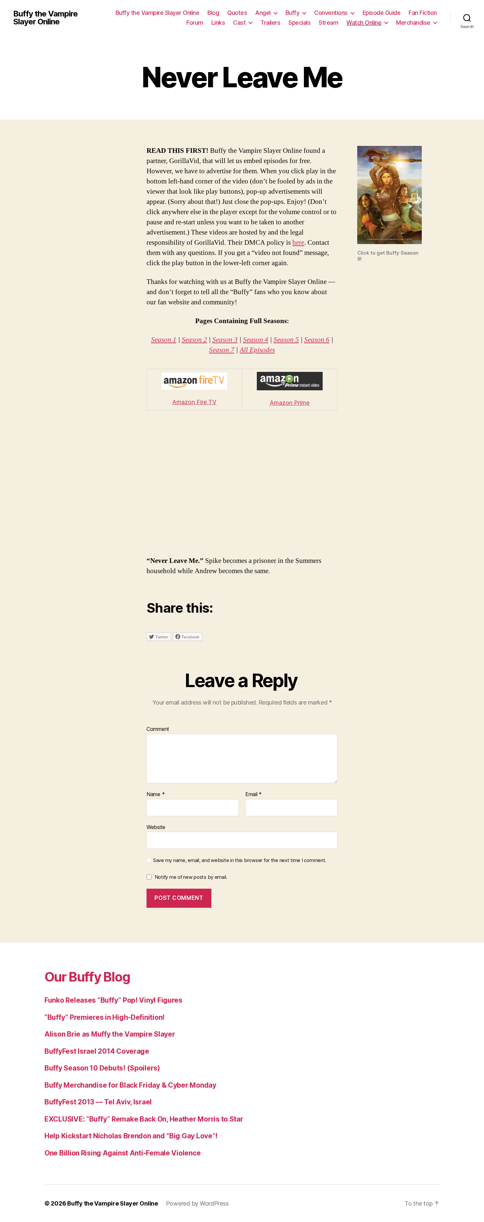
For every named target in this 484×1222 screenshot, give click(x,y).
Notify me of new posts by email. (191, 877)
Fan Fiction (423, 12)
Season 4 (255, 339)
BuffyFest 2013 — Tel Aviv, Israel (98, 1102)
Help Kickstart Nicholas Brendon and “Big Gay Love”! (130, 1136)
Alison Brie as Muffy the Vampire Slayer (109, 1034)
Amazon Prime (289, 402)
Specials (299, 22)
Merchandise (413, 22)
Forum (194, 22)
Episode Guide (382, 12)
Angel (263, 12)
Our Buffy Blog (87, 977)
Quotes (237, 12)
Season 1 (163, 339)
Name (156, 794)
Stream (328, 22)
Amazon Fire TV (194, 402)
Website (156, 827)
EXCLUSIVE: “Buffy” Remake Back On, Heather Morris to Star (143, 1119)
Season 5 (286, 339)
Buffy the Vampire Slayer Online (45, 18)
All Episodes (257, 350)
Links (218, 22)
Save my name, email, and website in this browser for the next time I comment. (239, 860)
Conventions (331, 12)
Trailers (270, 22)
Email (253, 794)
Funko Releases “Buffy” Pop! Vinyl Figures (113, 1000)
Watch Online (363, 22)
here (298, 242)
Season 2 (194, 339)
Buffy (292, 12)
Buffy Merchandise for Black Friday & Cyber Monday (130, 1085)
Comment (158, 729)
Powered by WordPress (197, 1203)
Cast (239, 22)
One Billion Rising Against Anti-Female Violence (122, 1153)
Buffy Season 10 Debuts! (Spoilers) (102, 1068)
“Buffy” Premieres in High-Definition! (104, 1017)
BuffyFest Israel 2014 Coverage (96, 1051)
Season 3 (225, 339)
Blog (213, 12)
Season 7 (221, 350)
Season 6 (317, 339)
